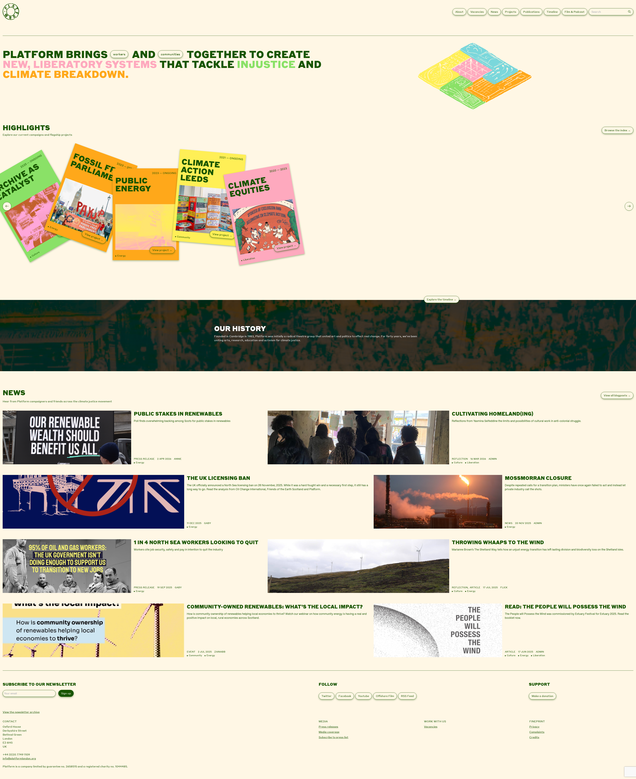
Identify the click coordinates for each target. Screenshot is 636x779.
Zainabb (219, 651)
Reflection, (461, 587)
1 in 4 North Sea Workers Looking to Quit (196, 542)
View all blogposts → (617, 395)
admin (493, 458)
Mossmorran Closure (538, 478)
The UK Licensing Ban (218, 478)
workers (119, 54)
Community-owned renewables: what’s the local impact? (275, 606)
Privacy (534, 726)
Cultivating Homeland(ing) (492, 414)
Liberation (249, 258)
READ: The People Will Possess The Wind (565, 606)
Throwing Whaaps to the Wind (498, 542)
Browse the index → (618, 130)
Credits (534, 737)
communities (170, 54)
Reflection (460, 458)
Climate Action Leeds (200, 170)
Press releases (328, 726)
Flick (503, 587)
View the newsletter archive (21, 712)
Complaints (536, 732)
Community (183, 237)
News (508, 522)
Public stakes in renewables (178, 414)
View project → (94, 237)
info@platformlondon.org (19, 758)
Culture (35, 253)
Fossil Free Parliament (99, 169)
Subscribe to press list (333, 737)
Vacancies (430, 726)
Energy (53, 228)
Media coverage (329, 732)
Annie (178, 458)
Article (475, 587)
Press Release (144, 458)
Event (191, 651)
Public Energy (133, 184)
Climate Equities (248, 186)
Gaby (207, 522)
